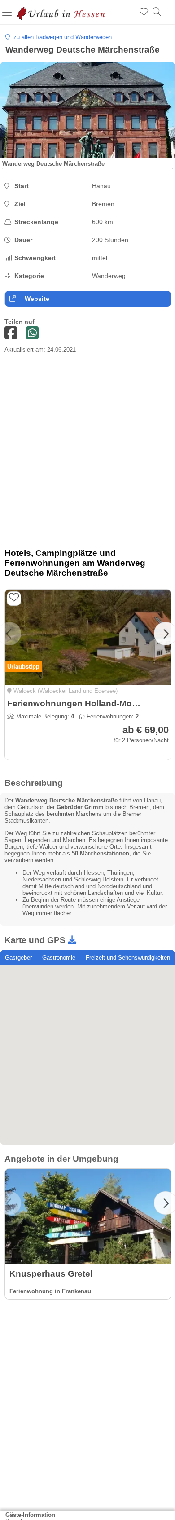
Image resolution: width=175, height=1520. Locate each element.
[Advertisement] (87, 454)
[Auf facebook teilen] (11, 333)
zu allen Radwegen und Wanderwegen (61, 37)
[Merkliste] (144, 12)
